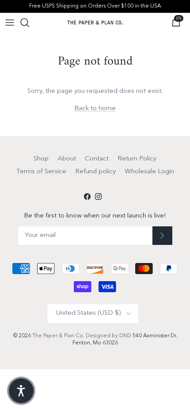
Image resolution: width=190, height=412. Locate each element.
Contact (97, 159)
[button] (21, 391)
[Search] (29, 22)
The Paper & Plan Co (57, 336)
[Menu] (9, 22)
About (66, 159)
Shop (41, 159)
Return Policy (137, 159)
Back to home (95, 108)
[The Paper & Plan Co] (95, 22)
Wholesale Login (149, 171)
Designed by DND (109, 336)
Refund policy (95, 171)
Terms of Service (41, 171)
